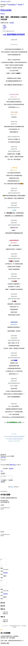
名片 (4, 28)
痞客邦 (11, 464)
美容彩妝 (11, 468)
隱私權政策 (24, 625)
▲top (2, 471)
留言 (14, 464)
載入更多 (3, 473)
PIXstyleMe (6, 10)
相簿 (4, 25)
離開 (8, 643)
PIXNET (6, 625)
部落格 (5, 27)
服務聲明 (14, 627)
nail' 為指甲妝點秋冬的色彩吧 (14, 34)
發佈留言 (3, 481)
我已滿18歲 (3, 643)
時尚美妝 (12, 22)
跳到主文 (3, 13)
